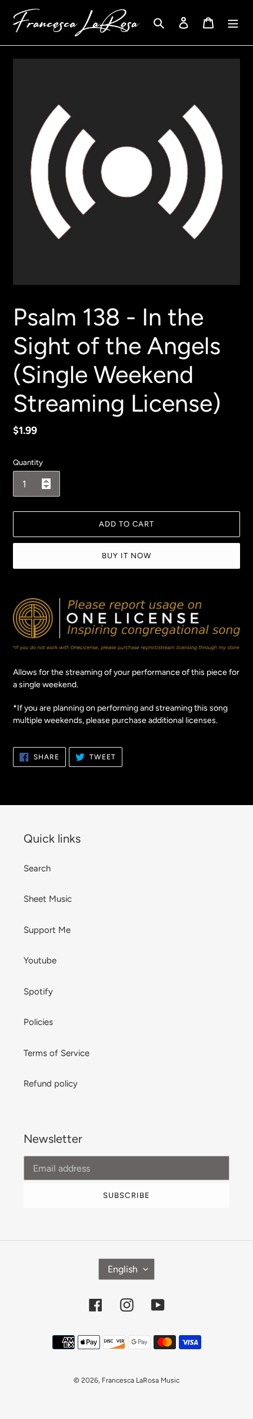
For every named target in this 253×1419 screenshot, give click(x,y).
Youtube (40, 960)
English (123, 1269)
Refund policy (51, 1083)
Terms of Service (56, 1053)
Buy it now (126, 555)
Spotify (38, 991)
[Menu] (233, 22)
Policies (38, 1022)
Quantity (28, 462)
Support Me (47, 930)
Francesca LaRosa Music (140, 1380)
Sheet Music (48, 899)
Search (37, 868)
